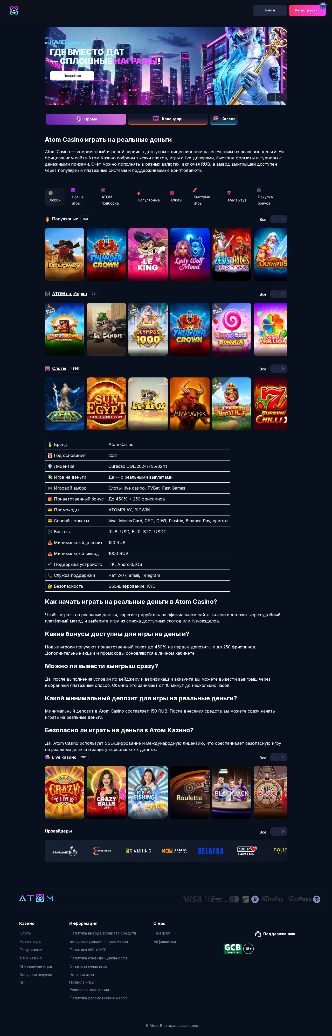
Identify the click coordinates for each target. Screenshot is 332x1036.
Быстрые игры (202, 200)
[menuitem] (36, 933)
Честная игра (82, 974)
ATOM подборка (110, 200)
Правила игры (81, 982)
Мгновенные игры (36, 966)
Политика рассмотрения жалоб (98, 998)
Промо (90, 119)
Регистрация (306, 10)
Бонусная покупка (36, 974)
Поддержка (274, 934)
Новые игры (78, 200)
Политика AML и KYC (88, 949)
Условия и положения (89, 989)
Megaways (237, 200)
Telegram (162, 933)
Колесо (229, 119)
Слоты (176, 200)
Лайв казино (31, 958)
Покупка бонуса (265, 200)
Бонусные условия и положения (99, 941)
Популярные (149, 200)
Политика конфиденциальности (98, 958)
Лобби (55, 200)
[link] (65, 851)
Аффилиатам (165, 941)
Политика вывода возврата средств (103, 933)
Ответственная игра (88, 966)
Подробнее (171, 73)
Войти (270, 10)
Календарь (173, 119)
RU (22, 983)
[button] (271, 97)
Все (263, 219)
